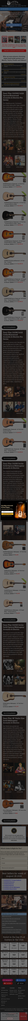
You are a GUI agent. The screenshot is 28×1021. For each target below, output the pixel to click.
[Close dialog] (26, 501)
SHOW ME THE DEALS (7, 514)
